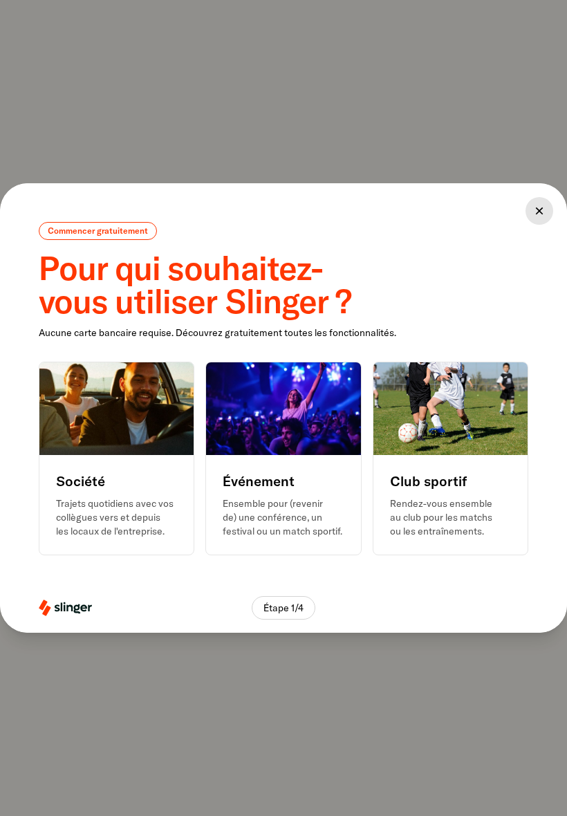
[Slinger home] (65, 608)
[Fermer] (539, 211)
